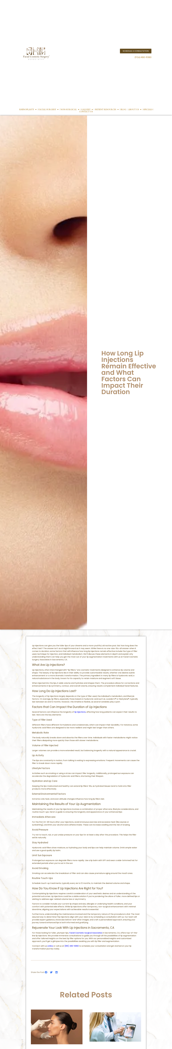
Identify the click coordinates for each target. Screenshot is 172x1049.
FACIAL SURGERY (47, 109)
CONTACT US (86, 111)
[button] (46, 972)
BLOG (123, 109)
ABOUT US (133, 109)
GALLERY (85, 109)
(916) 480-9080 (143, 57)
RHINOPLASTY (26, 109)
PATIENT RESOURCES (105, 109)
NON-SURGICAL (68, 109)
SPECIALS (148, 109)
